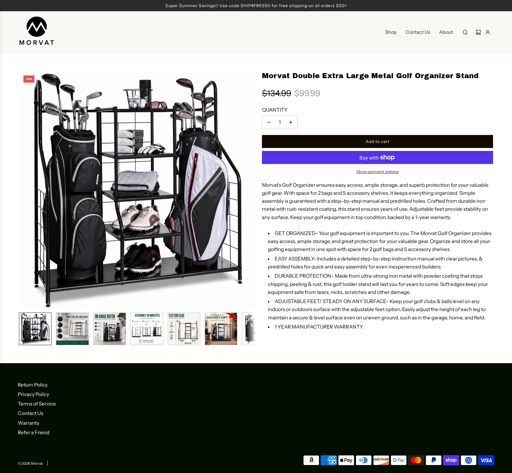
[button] (23, 189)
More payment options (377, 171)
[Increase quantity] (290, 122)
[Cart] (478, 32)
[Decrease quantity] (268, 122)
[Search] (465, 32)
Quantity (274, 110)
